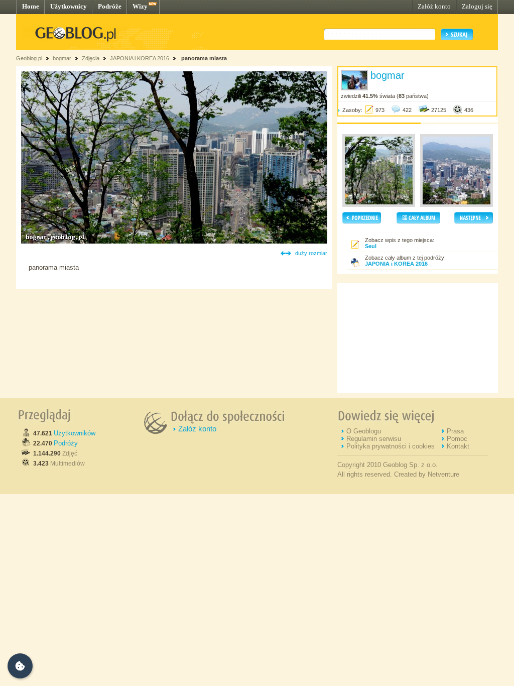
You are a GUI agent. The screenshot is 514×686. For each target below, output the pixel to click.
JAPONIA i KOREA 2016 (140, 58)
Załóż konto (434, 6)
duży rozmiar (311, 253)
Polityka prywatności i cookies (390, 446)
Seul (370, 246)
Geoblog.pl (29, 58)
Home (30, 6)
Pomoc (457, 438)
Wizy (140, 6)
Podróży (66, 443)
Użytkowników (74, 433)
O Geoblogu (363, 431)
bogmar (62, 58)
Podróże (109, 6)
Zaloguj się (477, 6)
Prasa (455, 431)
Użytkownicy (68, 6)
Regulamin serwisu (373, 438)
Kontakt (458, 446)
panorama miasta (203, 58)
